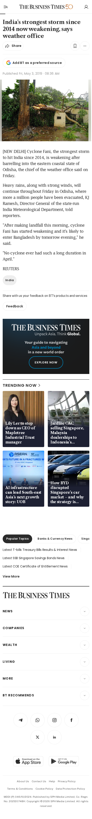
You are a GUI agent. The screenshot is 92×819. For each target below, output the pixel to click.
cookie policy (44, 788)
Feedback (14, 306)
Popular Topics (17, 539)
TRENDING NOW (20, 385)
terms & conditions (20, 788)
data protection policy (70, 788)
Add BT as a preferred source (37, 63)
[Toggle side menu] (5, 6)
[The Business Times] (42, 6)
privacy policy (66, 781)
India (9, 280)
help (52, 781)
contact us (39, 781)
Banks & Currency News (55, 539)
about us (23, 781)
